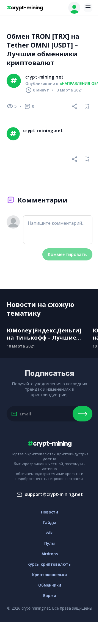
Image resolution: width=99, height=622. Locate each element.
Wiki (50, 532)
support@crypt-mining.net (54, 494)
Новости (49, 512)
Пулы (49, 543)
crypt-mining (25, 7)
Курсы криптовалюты (50, 564)
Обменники (49, 585)
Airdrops (50, 553)
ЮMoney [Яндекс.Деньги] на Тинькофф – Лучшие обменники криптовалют (45, 334)
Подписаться (82, 413)
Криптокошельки (49, 574)
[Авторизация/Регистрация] (74, 8)
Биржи (49, 595)
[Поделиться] (74, 106)
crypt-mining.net (44, 77)
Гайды (49, 522)
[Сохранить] (86, 106)
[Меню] (88, 7)
